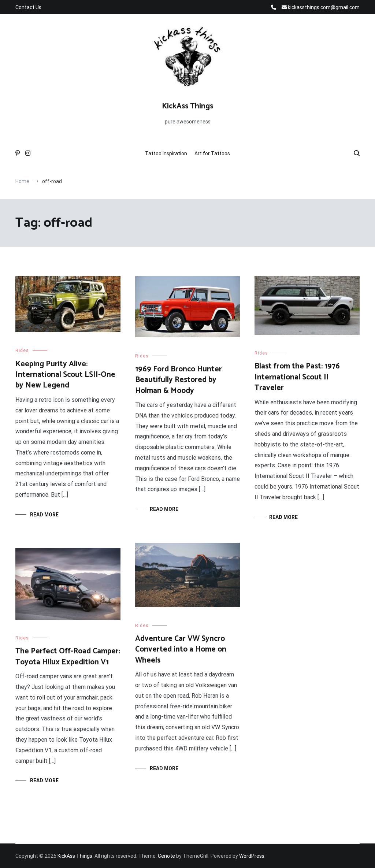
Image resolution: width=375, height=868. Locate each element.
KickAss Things (187, 106)
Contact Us (28, 7)
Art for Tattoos (212, 153)
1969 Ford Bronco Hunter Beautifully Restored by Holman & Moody (178, 380)
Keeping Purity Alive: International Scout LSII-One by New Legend (65, 375)
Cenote (166, 856)
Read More (44, 515)
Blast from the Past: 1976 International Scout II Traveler (297, 377)
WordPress (251, 856)
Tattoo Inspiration (166, 153)
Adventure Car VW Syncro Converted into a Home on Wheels (180, 650)
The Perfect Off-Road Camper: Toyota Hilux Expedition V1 (67, 656)
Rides (22, 350)
